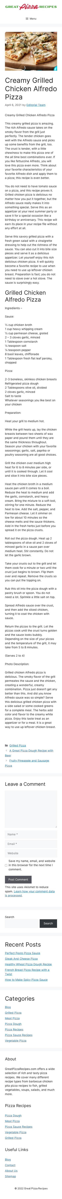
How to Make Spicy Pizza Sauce (26, 979)
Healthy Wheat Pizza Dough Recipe (28, 964)
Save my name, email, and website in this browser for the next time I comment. (32, 865)
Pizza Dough (13, 1024)
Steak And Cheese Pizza (21, 958)
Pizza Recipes (14, 1029)
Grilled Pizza (17, 745)
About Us (11, 1170)
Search (9, 917)
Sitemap (10, 1176)
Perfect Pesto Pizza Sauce (22, 953)
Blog (8, 1007)
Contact (10, 1165)
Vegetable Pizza (15, 1040)
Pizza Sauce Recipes (18, 1035)
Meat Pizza (12, 1018)
